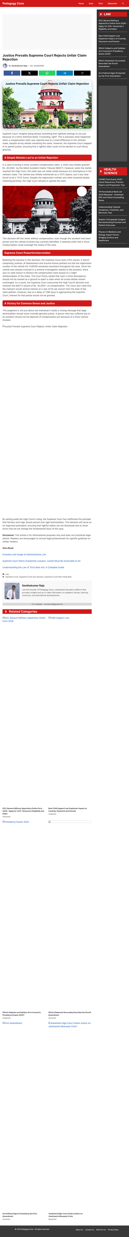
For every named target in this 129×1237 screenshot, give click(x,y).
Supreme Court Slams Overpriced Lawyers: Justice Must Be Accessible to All (41, 561)
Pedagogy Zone (13, 3)
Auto (91, 3)
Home (81, 3)
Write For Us (101, 1230)
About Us (79, 1230)
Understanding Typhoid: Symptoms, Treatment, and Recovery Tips (111, 210)
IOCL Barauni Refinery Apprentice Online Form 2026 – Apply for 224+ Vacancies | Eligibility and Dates (23, 811)
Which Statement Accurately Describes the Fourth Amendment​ (112, 63)
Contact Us (89, 1230)
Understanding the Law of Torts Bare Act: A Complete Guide (33, 567)
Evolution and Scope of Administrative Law (24, 554)
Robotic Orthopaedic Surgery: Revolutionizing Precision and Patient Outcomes (112, 222)
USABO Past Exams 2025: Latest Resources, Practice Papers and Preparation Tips (112, 182)
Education (112, 3)
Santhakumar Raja (19, 66)
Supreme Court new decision (31, 577)
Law (7, 574)
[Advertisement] (47, 32)
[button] (123, 3)
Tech (100, 3)
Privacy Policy (113, 1230)
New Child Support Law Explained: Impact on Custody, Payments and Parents (112, 39)
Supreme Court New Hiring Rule (58, 577)
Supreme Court (11, 577)
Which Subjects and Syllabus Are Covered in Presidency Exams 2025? (112, 51)
